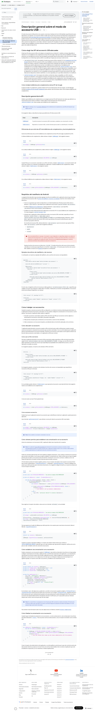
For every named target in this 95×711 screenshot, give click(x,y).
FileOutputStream (26, 592)
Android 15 (59, 688)
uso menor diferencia (41, 106)
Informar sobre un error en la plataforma (87, 685)
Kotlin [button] (24, 140)
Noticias (20, 692)
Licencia (26, 707)
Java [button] (30, 140)
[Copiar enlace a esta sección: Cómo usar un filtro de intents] (39, 337)
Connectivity (21, 5)
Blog (20, 695)
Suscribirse (79, 708)
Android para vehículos (49, 692)
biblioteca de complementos (36, 206)
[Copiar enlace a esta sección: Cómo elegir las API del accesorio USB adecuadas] (59, 50)
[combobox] (59, 1)
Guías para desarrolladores (75, 688)
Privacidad (34, 693)
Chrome (41, 702)
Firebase (47, 702)
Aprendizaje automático (37, 686)
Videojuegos (34, 684)
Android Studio (84, 1)
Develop (4, 5)
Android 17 (59, 684)
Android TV (46, 694)
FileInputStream (70, 591)
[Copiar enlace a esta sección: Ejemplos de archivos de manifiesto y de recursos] (53, 252)
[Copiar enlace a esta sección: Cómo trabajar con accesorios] (45, 307)
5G (32, 696)
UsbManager (25, 121)
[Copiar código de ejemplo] (76, 143)
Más (37, 1)
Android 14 (59, 690)
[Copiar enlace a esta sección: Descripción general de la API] (44, 96)
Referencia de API (73, 690)
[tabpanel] (49, 144)
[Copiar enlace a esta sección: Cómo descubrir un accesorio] (41, 326)
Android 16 (59, 686)
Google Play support (86, 690)
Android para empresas (24, 686)
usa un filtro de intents (40, 447)
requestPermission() (41, 463)
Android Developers (25, 22)
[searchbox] (9, 12)
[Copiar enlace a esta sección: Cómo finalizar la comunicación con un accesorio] (52, 613)
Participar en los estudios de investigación (87, 693)
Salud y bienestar (35, 688)
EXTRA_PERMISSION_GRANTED (29, 544)
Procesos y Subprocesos (65, 609)
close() (35, 617)
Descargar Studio (73, 692)
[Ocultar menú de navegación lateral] (15, 708)
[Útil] (74, 22)
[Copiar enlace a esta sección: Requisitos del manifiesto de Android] (50, 194)
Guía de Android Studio (74, 686)
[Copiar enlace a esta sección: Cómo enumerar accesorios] (38, 412)
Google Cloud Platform (56, 702)
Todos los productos (68, 702)
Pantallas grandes (48, 686)
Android (20, 684)
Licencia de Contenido (69, 659)
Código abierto (22, 690)
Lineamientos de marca (34, 707)
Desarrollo (28, 1)
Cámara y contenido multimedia (36, 691)
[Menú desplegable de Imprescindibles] (22, 1)
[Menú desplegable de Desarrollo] (32, 1)
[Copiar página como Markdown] (44, 30)
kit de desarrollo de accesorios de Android (40, 37)
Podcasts (21, 697)
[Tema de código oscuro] (74, 143)
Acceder (91, 1)
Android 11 (59, 697)
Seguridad (21, 688)
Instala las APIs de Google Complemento (35, 89)
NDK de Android (73, 694)
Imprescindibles (17, 1)
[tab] (24, 140)
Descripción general (6, 8)
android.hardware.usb (66, 66)
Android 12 (59, 695)
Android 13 (59, 692)
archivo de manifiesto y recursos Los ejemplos (49, 198)
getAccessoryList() (34, 419)
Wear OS (46, 688)
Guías (15, 8)
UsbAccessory (26, 124)
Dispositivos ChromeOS (49, 690)
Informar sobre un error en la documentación (87, 688)
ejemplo (40, 248)
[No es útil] (76, 22)
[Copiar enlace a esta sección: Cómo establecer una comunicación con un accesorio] (55, 549)
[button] (8, 26)
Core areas (11, 5)
